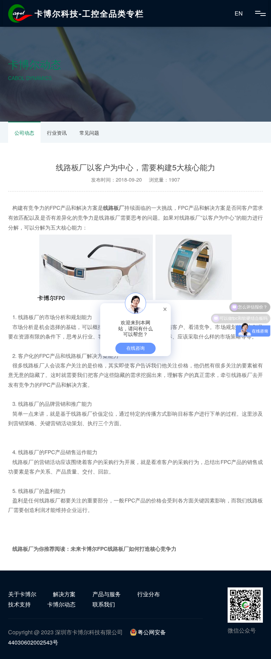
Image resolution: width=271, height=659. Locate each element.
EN (239, 13)
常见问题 (89, 132)
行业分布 (148, 594)
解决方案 (64, 594)
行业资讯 (57, 132)
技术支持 (19, 604)
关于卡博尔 (22, 594)
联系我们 (103, 604)
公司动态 (24, 132)
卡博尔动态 (61, 604)
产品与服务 (106, 594)
